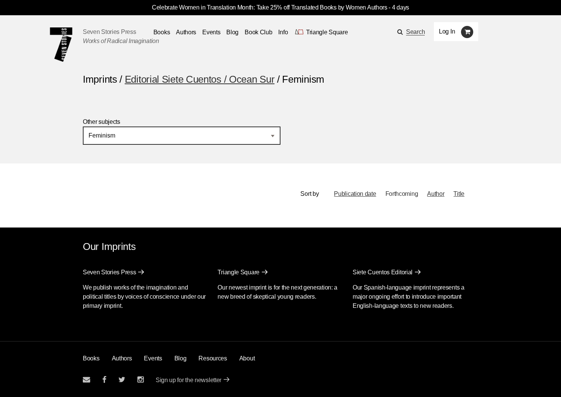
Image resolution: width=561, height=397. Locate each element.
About (247, 358)
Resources (212, 358)
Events (211, 32)
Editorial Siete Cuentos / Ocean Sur (200, 79)
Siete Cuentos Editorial (383, 272)
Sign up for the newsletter (188, 380)
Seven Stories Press (109, 32)
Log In (447, 31)
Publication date (355, 193)
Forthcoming (401, 193)
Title (458, 193)
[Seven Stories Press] (61, 44)
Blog (232, 32)
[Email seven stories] (86, 379)
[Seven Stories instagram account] (140, 379)
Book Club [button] (258, 32)
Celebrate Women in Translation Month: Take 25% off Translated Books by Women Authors (269, 7)
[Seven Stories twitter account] (121, 379)
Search (415, 32)
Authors (186, 32)
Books (91, 358)
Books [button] (161, 32)
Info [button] (283, 32)
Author (435, 193)
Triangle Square (239, 272)
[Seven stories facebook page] (104, 379)
